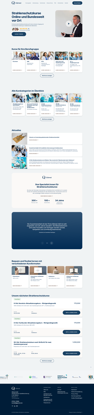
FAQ (55, 3)
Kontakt (66, 3)
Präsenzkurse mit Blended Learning (48, 400)
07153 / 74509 (15, 401)
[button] (51, 243)
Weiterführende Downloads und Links (62, 392)
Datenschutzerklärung (76, 391)
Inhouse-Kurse (50, 3)
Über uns (46, 389)
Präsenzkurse (47, 402)
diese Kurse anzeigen (34, 165)
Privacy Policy (74, 393)
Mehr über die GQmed (46, 196)
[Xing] (12, 406)
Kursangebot (28, 3)
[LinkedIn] (14, 406)
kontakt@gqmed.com (17, 403)
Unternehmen (60, 3)
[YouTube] (17, 406)
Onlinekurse (46, 397)
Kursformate (42, 3)
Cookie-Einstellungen (76, 398)
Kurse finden (77, 3)
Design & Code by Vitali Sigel (75, 412)
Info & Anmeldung (71, 312)
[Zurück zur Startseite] (16, 3)
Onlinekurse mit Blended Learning (48, 394)
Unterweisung (35, 3)
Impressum (74, 389)
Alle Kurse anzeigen (47, 75)
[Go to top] (90, 367)
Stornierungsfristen (76, 396)
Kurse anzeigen (17, 70)
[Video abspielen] (68, 23)
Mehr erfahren (33, 140)
